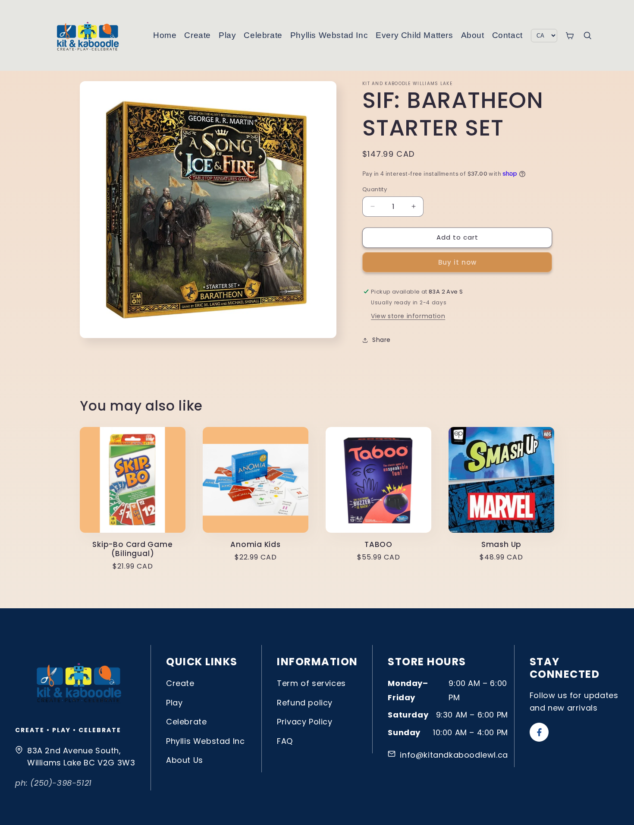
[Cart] (569, 35)
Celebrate (263, 35)
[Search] (587, 35)
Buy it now (457, 262)
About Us (184, 760)
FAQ (285, 741)
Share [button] (381, 339)
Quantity (374, 189)
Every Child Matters (414, 35)
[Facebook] (539, 732)
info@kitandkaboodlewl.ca (454, 754)
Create (197, 35)
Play (227, 35)
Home (164, 35)
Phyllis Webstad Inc (329, 35)
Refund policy (305, 702)
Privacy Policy (304, 721)
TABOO (378, 544)
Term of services (311, 683)
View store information (408, 316)
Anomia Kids (255, 544)
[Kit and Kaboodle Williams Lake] (88, 35)
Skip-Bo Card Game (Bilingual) (132, 549)
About (472, 35)
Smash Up (501, 544)
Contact (507, 35)
